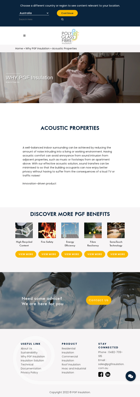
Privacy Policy (29, 372)
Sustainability (29, 352)
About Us (26, 348)
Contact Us (99, 300)
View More (26, 254)
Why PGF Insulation (38, 48)
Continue (67, 13)
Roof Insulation (71, 364)
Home (19, 48)
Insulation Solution (32, 360)
